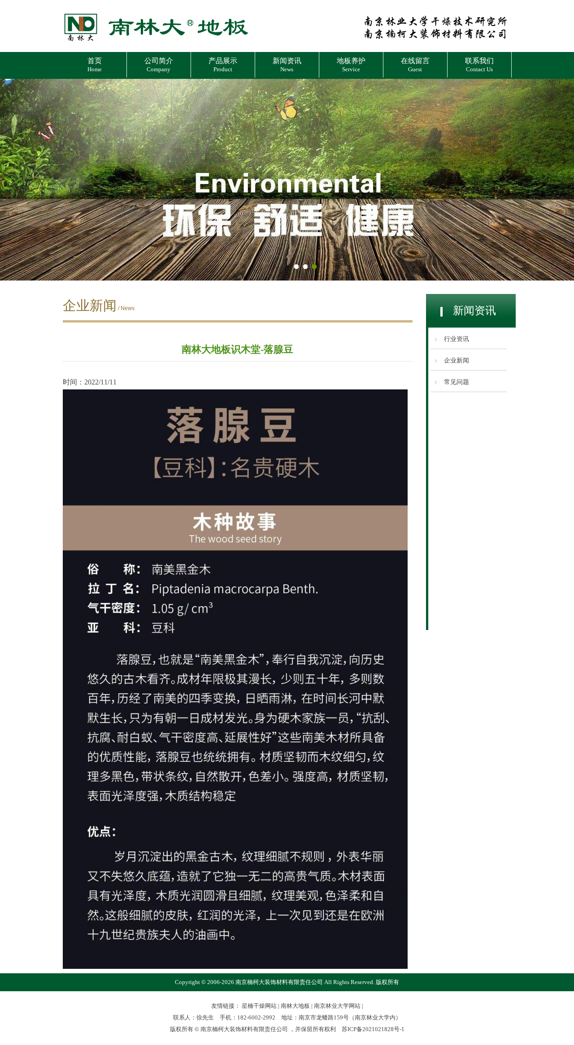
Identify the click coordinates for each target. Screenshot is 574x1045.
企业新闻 (456, 360)
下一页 (558, 179)
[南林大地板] (155, 43)
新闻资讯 (287, 65)
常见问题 (456, 382)
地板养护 (351, 65)
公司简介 (158, 65)
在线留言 (415, 65)
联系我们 (479, 65)
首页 (94, 65)
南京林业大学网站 (337, 1005)
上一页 (15, 179)
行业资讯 (456, 339)
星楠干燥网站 (259, 1005)
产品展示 (223, 65)
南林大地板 (295, 1005)
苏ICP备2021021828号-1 (373, 1029)
